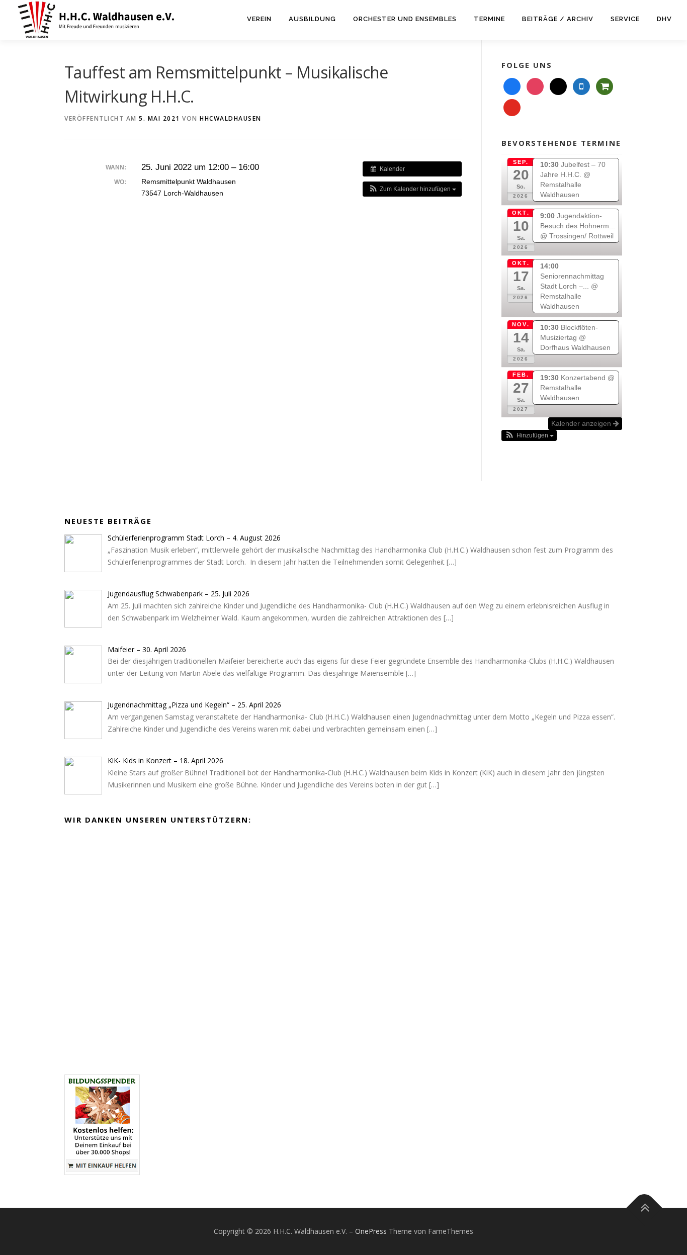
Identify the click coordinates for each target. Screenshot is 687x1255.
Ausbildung (312, 19)
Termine (489, 19)
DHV (664, 19)
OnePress (371, 1231)
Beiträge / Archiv (557, 19)
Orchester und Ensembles (405, 19)
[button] (412, 189)
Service (625, 19)
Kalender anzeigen (582, 423)
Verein (259, 19)
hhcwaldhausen (231, 118)
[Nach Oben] (644, 1208)
